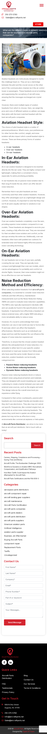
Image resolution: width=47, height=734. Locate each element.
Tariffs (7, 551)
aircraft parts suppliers (14, 520)
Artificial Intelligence (13, 528)
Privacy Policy (8, 692)
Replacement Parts (12, 547)
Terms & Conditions (32, 688)
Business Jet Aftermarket (15, 536)
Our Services (29, 684)
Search (8, 438)
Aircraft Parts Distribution (8, 676)
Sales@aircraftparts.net (15, 17)
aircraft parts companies (14, 509)
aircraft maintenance (13, 501)
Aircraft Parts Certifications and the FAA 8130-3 (21, 478)
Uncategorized (10, 555)
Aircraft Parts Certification (15, 505)
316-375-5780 (11, 14)
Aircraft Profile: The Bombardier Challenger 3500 (22, 463)
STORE (38, 24)
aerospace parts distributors (16, 490)
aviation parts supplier (13, 532)
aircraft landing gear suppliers (17, 497)
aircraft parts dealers (13, 513)
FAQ (4, 684)
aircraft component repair (15, 493)
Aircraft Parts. (19, 729)
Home (5, 38)
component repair (12, 543)
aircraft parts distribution (14, 516)
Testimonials (7, 688)
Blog (26, 675)
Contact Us (28, 680)
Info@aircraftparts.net (14, 717)
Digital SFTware (28, 731)
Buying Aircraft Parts (13, 540)
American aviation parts (14, 524)
